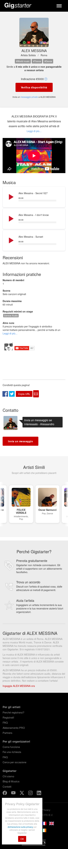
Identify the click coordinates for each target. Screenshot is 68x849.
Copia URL (24, 394)
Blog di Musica (11, 781)
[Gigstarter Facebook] (5, 793)
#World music (22, 61)
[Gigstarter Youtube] (13, 793)
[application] (34, 197)
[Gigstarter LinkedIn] (39, 793)
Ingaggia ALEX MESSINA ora (19, 686)
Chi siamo (8, 776)
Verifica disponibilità (34, 87)
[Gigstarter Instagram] (30, 793)
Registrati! (8, 717)
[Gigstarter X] (22, 793)
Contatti (7, 786)
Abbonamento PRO (14, 727)
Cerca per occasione (14, 762)
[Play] (10, 197)
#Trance (37, 61)
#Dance (48, 61)
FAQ (5, 722)
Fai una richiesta (12, 752)
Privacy (46, 810)
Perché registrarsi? (13, 712)
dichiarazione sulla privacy (20, 826)
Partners (7, 733)
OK (22, 839)
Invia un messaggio (20, 441)
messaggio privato (29, 96)
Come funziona (11, 747)
